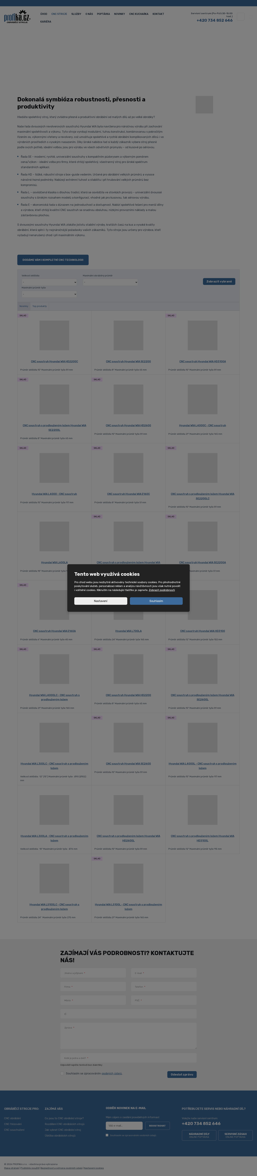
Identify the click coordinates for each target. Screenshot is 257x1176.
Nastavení (100, 601)
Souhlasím (156, 601)
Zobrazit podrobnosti (162, 590)
